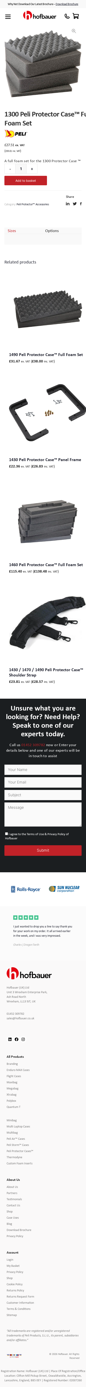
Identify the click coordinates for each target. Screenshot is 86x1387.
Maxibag (12, 1082)
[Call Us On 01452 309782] (67, 16)
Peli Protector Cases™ (20, 1151)
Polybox (11, 1101)
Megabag (13, 1088)
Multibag (12, 1132)
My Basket (13, 1266)
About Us (12, 1187)
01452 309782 (33, 744)
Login (10, 1260)
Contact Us (13, 1205)
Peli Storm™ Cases (18, 1145)
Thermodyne (14, 1157)
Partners (12, 1193)
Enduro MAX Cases (18, 1070)
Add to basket (25, 180)
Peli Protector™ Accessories (33, 204)
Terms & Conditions (18, 1309)
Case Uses (13, 1218)
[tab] (12, 230)
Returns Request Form (20, 1296)
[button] (74, 31)
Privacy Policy (15, 1236)
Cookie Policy (14, 1284)
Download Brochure (67, 4)
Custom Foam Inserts (19, 1163)
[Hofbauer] (39, 17)
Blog (9, 1224)
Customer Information (20, 1303)
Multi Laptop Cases (18, 1126)
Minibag (12, 1120)
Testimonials (14, 1199)
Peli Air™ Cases (16, 1139)
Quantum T (14, 1107)
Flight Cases (14, 1076)
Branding (12, 1064)
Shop (10, 1211)
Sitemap (12, 1315)
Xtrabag (12, 1094)
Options (52, 230)
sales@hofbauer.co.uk (24, 1018)
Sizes (12, 230)
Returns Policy (15, 1290)
